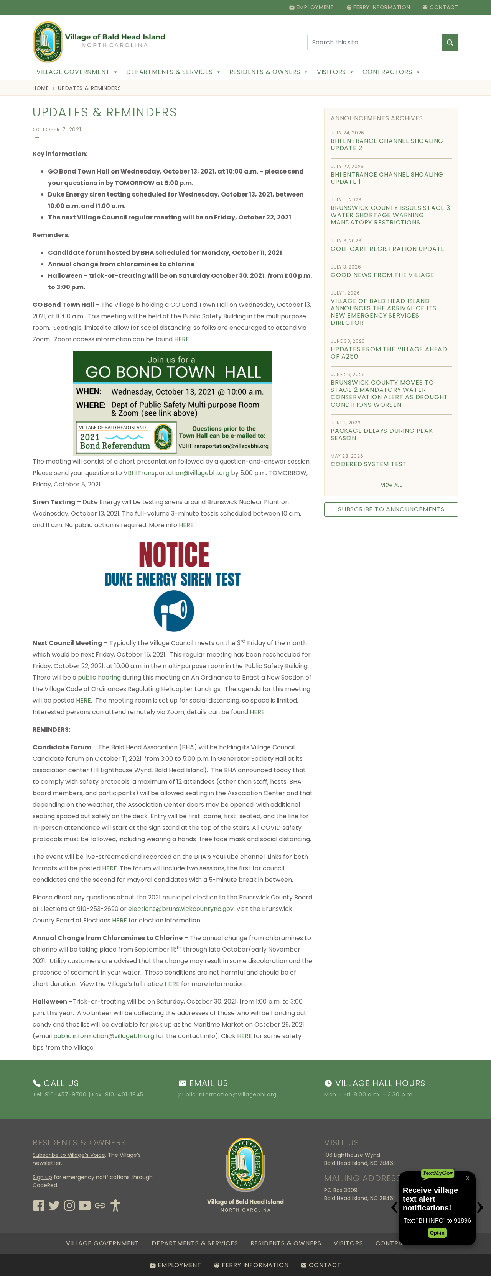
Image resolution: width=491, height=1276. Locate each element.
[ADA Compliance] (115, 1204)
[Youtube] (85, 1204)
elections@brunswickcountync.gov (181, 908)
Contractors (387, 71)
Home (41, 88)
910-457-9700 (66, 1094)
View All (391, 485)
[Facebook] (39, 1204)
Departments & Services (169, 71)
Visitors (331, 71)
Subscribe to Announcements (391, 509)
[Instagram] (69, 1204)
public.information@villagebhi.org (103, 1036)
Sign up (42, 1177)
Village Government (73, 71)
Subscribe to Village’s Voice (69, 1155)
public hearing (99, 677)
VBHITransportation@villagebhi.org (176, 472)
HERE (181, 339)
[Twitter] (54, 1204)
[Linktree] (100, 1204)
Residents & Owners (264, 71)
